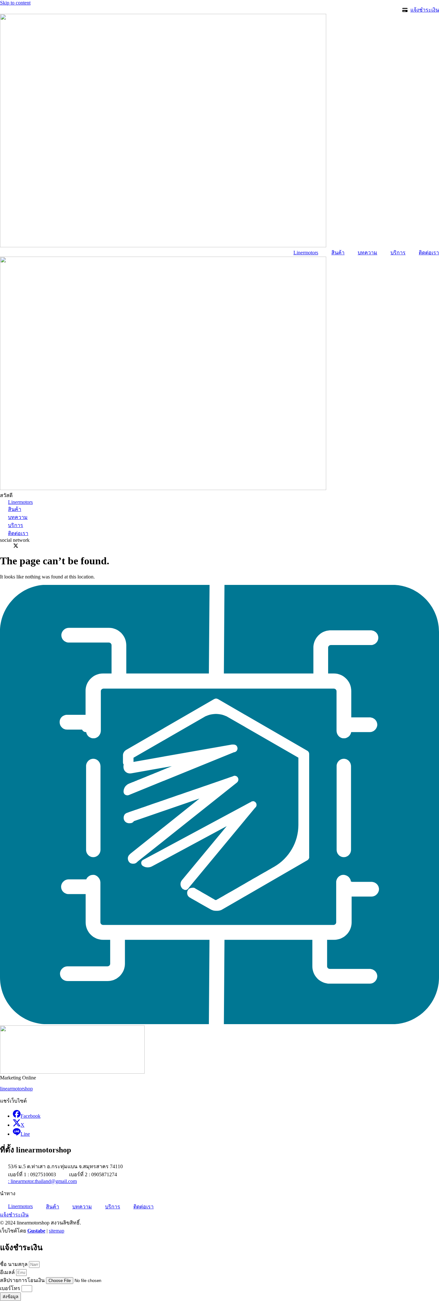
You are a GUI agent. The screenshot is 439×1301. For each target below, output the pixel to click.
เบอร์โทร (11, 1288)
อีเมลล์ (8, 1272)
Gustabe (36, 1230)
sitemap (56, 1230)
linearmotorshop (16, 1088)
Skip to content (15, 2)
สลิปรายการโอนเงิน (23, 1280)
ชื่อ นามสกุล (14, 1264)
